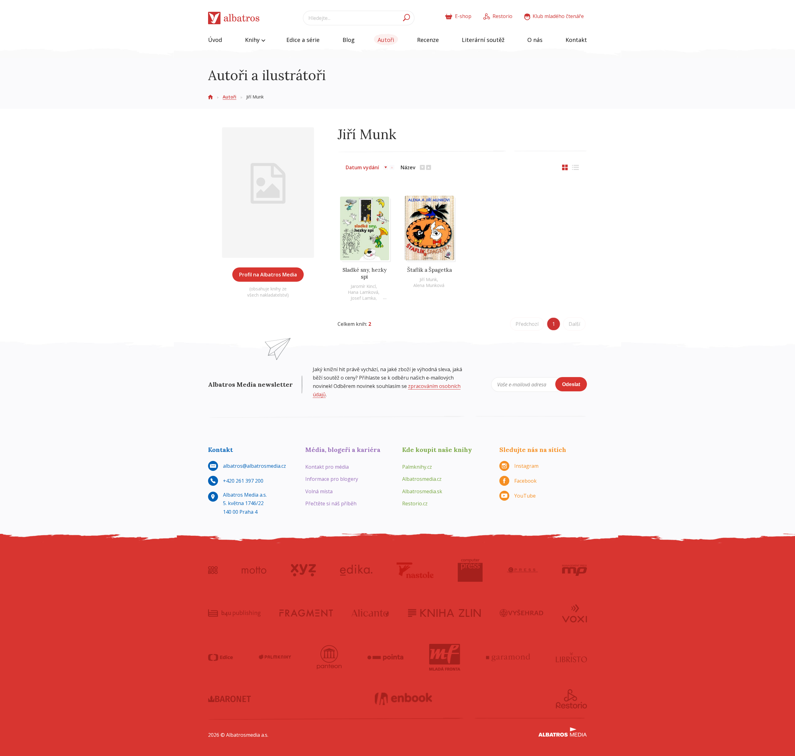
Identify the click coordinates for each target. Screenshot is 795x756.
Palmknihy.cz (417, 466)
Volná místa (319, 491)
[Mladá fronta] (445, 657)
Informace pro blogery (331, 479)
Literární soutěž (483, 39)
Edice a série (303, 39)
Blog (349, 39)
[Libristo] (571, 657)
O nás (535, 39)
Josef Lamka (363, 298)
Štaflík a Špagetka (429, 269)
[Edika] (356, 570)
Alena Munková (428, 285)
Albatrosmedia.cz (422, 479)
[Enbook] (404, 699)
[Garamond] (508, 657)
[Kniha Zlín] (444, 613)
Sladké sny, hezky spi (365, 273)
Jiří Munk (428, 279)
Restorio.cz (415, 503)
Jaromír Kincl (363, 286)
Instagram (526, 465)
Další (574, 324)
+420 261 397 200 (243, 480)
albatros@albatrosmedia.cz (254, 465)
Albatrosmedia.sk (422, 491)
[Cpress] (522, 570)
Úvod (215, 39)
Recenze (428, 39)
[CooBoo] (213, 570)
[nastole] (415, 570)
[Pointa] (385, 657)
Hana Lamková (363, 292)
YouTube (525, 495)
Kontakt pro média (327, 466)
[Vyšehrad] (521, 613)
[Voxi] (574, 613)
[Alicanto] (370, 613)
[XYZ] (303, 570)
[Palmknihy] (274, 657)
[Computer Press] (470, 570)
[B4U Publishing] (234, 613)
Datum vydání (362, 167)
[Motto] (254, 570)
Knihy (253, 39)
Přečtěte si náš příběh (331, 503)
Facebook (525, 480)
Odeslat (571, 384)
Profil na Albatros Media (268, 274)
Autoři (386, 39)
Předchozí (527, 324)
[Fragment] (306, 613)
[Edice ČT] (220, 657)
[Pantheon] (329, 657)
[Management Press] (574, 570)
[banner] (234, 18)
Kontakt (576, 39)
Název (408, 167)
